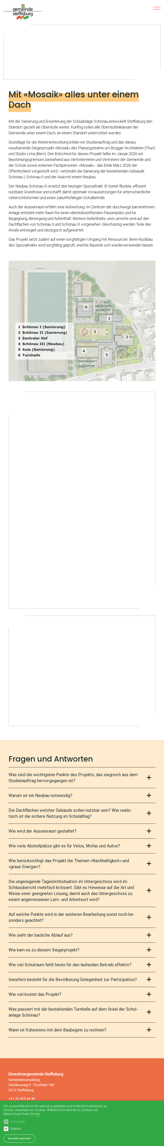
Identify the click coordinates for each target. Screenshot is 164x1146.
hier (37, 1114)
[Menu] (157, 8)
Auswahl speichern (19, 1138)
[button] (78, 75)
